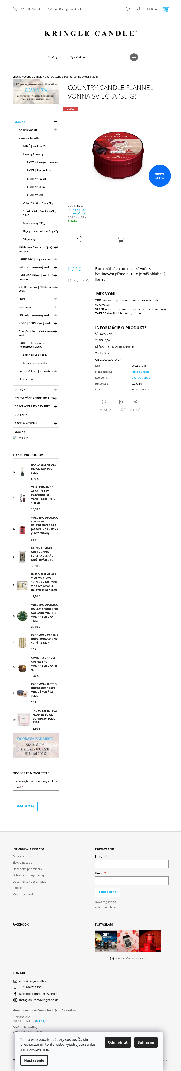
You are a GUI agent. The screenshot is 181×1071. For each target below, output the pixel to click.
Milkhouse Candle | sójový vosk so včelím (38, 249)
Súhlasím (146, 1042)
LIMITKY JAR (35, 195)
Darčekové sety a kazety (32, 406)
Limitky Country (33, 154)
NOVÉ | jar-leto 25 (34, 146)
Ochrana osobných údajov (30, 875)
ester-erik (25, 307)
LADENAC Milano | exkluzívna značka (38, 277)
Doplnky (21, 415)
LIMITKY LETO (36, 187)
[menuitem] (55, 57)
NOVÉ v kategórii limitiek (42, 162)
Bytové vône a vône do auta (35, 398)
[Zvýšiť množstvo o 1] (81, 237)
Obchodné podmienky (27, 869)
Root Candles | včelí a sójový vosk (37, 333)
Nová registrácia (105, 902)
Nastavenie (34, 1060)
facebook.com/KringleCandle (38, 994)
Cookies (18, 888)
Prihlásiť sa (25, 806)
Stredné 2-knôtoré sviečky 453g (39, 213)
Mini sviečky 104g (34, 223)
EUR (150, 9)
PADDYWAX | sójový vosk (34, 259)
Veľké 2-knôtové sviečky (38, 203)
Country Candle (29, 138)
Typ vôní (20, 390)
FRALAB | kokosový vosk (34, 315)
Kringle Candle (28, 130)
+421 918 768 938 (30, 987)
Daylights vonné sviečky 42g (40, 231)
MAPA (40, 1021)
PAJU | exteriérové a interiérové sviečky (32, 344)
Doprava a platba (24, 856)
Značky (20, 121)
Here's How (26, 379)
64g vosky (29, 239)
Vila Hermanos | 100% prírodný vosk (38, 288)
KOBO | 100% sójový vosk (35, 323)
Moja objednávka (24, 894)
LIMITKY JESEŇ (36, 178)
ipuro (22, 299)
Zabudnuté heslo (106, 907)
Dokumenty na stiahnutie (29, 881)
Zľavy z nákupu (22, 863)
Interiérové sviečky (35, 363)
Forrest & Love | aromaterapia (38, 371)
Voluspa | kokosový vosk (34, 267)
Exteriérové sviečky (35, 355)
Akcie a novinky (26, 423)
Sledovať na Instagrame (131, 958)
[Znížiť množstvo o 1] (81, 241)
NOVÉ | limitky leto (39, 170)
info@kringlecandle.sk (33, 981)
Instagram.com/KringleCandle (38, 1000)
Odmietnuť (118, 1042)
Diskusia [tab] (78, 280)
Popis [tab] (74, 268)
